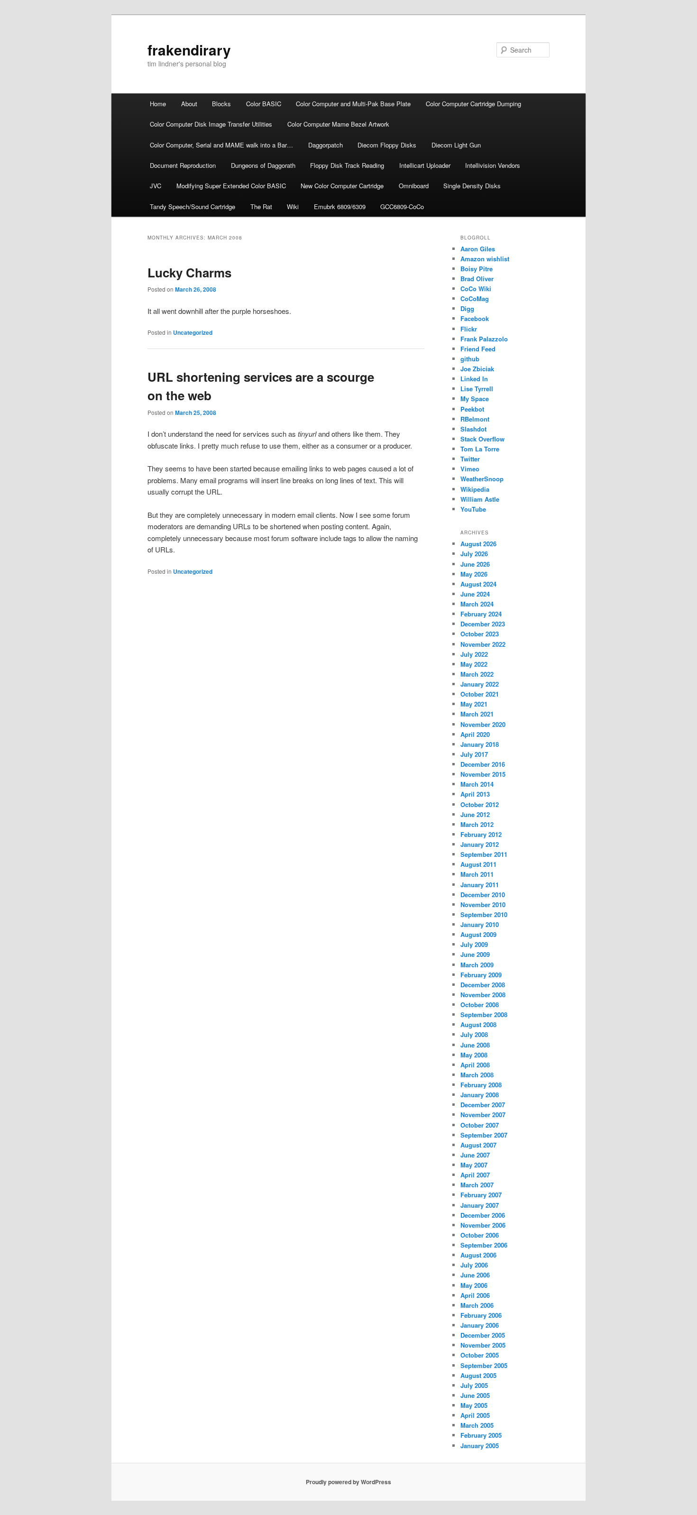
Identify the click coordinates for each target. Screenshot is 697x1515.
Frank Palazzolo (484, 338)
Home (158, 103)
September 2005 (483, 1365)
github (469, 358)
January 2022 (479, 684)
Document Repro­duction (183, 165)
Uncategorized (192, 332)
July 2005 (474, 1385)
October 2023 (479, 633)
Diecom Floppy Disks (387, 144)
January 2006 (479, 1325)
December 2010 (482, 894)
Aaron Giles (477, 248)
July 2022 (474, 654)
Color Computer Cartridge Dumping (473, 103)
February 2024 (481, 613)
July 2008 (474, 1034)
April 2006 (475, 1295)
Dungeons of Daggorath (263, 165)
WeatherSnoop (482, 478)
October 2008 (479, 1004)
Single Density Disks (472, 185)
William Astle (479, 499)
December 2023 (482, 623)
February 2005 (481, 1435)
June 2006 (475, 1274)
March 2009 (477, 964)
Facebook (474, 318)
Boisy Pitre (476, 268)
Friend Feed (477, 348)
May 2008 (473, 1054)
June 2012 (475, 814)
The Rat (261, 206)
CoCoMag (474, 298)
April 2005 (475, 1415)
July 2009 (474, 944)
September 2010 (483, 914)
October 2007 (479, 1124)
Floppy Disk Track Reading (347, 165)
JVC (155, 185)
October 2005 (479, 1354)
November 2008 (482, 994)
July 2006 (474, 1264)
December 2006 (482, 1215)
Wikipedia (474, 489)
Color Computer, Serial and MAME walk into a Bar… (221, 144)
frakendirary (189, 49)
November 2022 (482, 644)
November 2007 (482, 1114)
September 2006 (483, 1244)
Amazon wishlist (484, 258)
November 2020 (482, 724)
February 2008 (481, 1084)
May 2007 (473, 1164)
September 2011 (483, 854)
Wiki (293, 206)
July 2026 (474, 553)
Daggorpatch (325, 144)
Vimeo (469, 468)
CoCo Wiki (475, 288)
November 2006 (482, 1225)
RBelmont (474, 418)
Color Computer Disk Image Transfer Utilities (211, 124)
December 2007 (482, 1104)
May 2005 (473, 1405)
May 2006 (473, 1285)
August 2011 (478, 864)
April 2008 (475, 1064)
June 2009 (475, 954)
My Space (474, 398)
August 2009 (478, 934)
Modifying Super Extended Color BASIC (231, 185)
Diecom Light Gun (456, 144)
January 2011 (479, 884)
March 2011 (477, 874)
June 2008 (475, 1044)
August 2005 (478, 1375)
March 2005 (477, 1425)
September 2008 (483, 1014)
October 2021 (479, 693)
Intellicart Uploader (424, 165)
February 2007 (481, 1194)
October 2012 (479, 804)
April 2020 (475, 734)
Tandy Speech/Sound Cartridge (192, 206)
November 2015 (482, 774)
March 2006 (477, 1305)
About (189, 103)
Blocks (221, 103)
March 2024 (477, 603)
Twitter (470, 458)
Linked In (474, 378)
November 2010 (482, 904)
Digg (467, 308)
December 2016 (482, 764)
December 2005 (482, 1335)
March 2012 (477, 824)
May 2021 (473, 703)
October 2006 (479, 1235)
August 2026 (478, 543)
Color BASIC (263, 103)
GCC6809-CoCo (402, 206)
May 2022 (473, 664)
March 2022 (477, 674)
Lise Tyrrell (476, 388)
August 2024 (478, 583)
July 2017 (474, 754)
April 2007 (475, 1174)
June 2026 (475, 564)
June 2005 (475, 1395)
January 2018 (479, 744)
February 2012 (481, 834)
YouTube (473, 509)
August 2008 (478, 1024)
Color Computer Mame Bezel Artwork (338, 124)
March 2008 (477, 1074)
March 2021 (477, 713)
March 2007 (477, 1184)
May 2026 (473, 573)
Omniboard (414, 185)
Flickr (468, 328)
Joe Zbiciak (477, 368)
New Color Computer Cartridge (342, 185)
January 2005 (479, 1445)
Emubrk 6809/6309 (340, 206)
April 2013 (475, 794)
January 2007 (479, 1205)
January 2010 (479, 924)
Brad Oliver (477, 278)
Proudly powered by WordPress (348, 1482)
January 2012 (479, 844)
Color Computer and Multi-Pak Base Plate (353, 103)
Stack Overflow (482, 438)
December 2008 (482, 984)
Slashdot (473, 428)
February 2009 (481, 974)
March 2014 (477, 784)
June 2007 (475, 1154)
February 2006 (481, 1315)
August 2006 (478, 1254)
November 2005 (482, 1345)
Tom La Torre (479, 448)
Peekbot (472, 408)
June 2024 (475, 593)
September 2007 (483, 1134)
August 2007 (478, 1144)
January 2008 (479, 1094)
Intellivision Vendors (492, 165)
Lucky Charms (189, 272)
